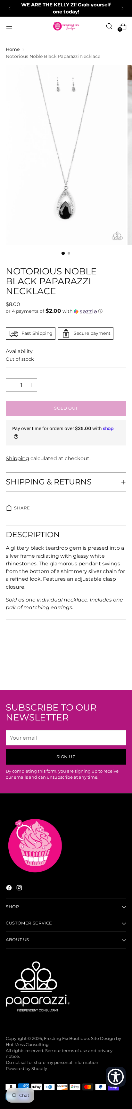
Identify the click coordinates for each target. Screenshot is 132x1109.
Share (22, 508)
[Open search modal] (109, 26)
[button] (66, 311)
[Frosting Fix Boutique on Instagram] (20, 889)
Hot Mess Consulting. (28, 1044)
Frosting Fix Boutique (66, 1038)
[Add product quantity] (12, 385)
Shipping (17, 458)
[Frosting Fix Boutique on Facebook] (9, 889)
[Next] (122, 8)
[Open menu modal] (9, 26)
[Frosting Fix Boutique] (66, 26)
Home (13, 49)
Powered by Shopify (26, 1068)
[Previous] (10, 8)
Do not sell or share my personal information (52, 1062)
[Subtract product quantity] (31, 385)
